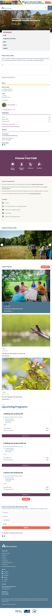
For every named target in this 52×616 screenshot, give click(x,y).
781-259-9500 (5, 593)
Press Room (4, 555)
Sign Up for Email (6, 553)
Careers (3, 557)
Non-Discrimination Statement (9, 566)
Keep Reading (7, 311)
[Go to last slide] (2, 245)
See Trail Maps (11, 104)
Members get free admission (8, 124)
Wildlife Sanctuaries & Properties (21, 18)
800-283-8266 (5, 594)
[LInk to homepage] (6, 8)
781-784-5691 (5, 134)
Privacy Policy (5, 560)
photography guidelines (35, 193)
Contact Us (4, 559)
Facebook (6, 571)
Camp (5, 45)
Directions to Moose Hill (8, 77)
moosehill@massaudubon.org (9, 135)
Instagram (6, 575)
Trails (4, 35)
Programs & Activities (9, 38)
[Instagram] (4, 145)
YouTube (6, 573)
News (4, 42)
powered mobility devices (37, 184)
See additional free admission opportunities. (11, 126)
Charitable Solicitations (7, 562)
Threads (6, 579)
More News (45, 267)
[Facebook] (2, 145)
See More (26, 499)
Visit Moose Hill (7, 32)
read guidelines (8, 109)
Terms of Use (5, 564)
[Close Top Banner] (50, 1)
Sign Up (26, 527)
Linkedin (5, 577)
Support (5, 48)
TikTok (5, 581)
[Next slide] (50, 245)
